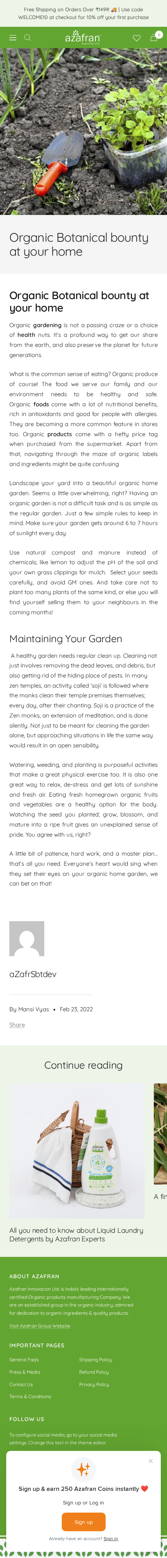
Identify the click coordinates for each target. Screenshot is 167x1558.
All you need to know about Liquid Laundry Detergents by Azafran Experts (76, 1234)
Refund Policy (94, 1372)
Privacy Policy (94, 1384)
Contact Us (21, 1384)
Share (17, 1024)
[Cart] (154, 37)
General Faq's (24, 1359)
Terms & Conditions (30, 1396)
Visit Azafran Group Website (39, 1326)
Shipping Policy (95, 1359)
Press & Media (24, 1372)
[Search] (27, 37)
